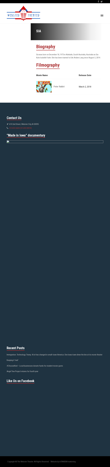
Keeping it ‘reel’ (12, 360)
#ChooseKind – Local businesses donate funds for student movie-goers (35, 366)
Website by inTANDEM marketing (63, 461)
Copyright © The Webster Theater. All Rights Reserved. (28, 461)
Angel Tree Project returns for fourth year (22, 371)
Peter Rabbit (59, 86)
